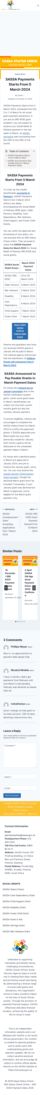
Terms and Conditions (14, 813)
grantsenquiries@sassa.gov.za (20, 835)
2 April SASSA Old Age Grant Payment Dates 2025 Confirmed (29, 583)
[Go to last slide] (6, 587)
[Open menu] (38, 5)
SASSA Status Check (13, 889)
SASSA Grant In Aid (12, 919)
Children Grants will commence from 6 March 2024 (19, 361)
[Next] (34, 587)
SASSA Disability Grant (14, 907)
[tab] (15, 621)
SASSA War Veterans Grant (16, 931)
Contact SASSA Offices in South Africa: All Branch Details (20, 805)
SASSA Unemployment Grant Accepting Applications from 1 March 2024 (10, 522)
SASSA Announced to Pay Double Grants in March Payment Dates (19, 163)
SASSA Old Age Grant (14, 925)
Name (8, 777)
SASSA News (20, 74)
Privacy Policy (20, 810)
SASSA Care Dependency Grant (19, 895)
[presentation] (10, 561)
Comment (10, 745)
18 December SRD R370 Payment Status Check (10, 579)
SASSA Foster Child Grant (16, 913)
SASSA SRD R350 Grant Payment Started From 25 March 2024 (30, 520)
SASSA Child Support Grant (17, 901)
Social (20, 95)
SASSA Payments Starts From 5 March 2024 (19, 156)
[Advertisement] (20, 32)
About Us (32, 813)
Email (8, 788)
